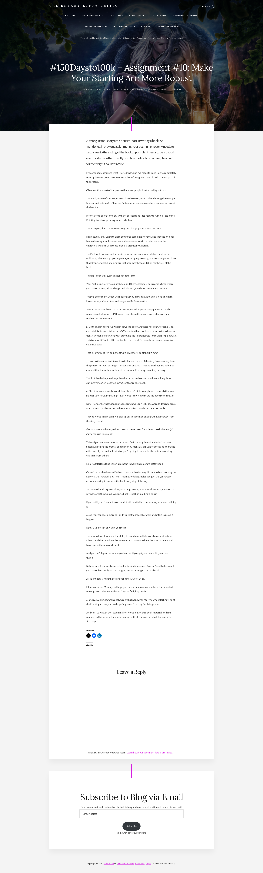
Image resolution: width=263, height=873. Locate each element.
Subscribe (131, 826)
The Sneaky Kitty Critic (83, 5)
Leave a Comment (171, 89)
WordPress (140, 864)
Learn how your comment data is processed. (150, 752)
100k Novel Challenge (95, 89)
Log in (148, 864)
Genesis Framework (125, 864)
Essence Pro (109, 864)
